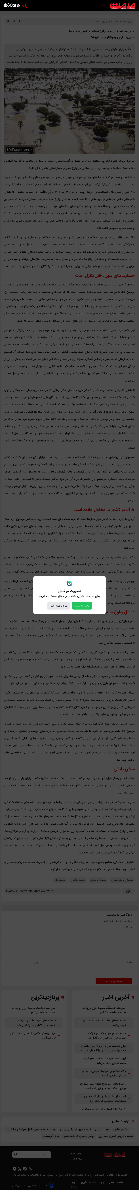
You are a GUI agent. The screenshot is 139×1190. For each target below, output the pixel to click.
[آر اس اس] (18, 6)
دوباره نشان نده (58, 605)
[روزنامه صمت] (123, 6)
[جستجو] (24, 6)
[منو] (103, 6)
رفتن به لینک (82, 606)
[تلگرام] (5, 6)
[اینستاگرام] (14, 6)
